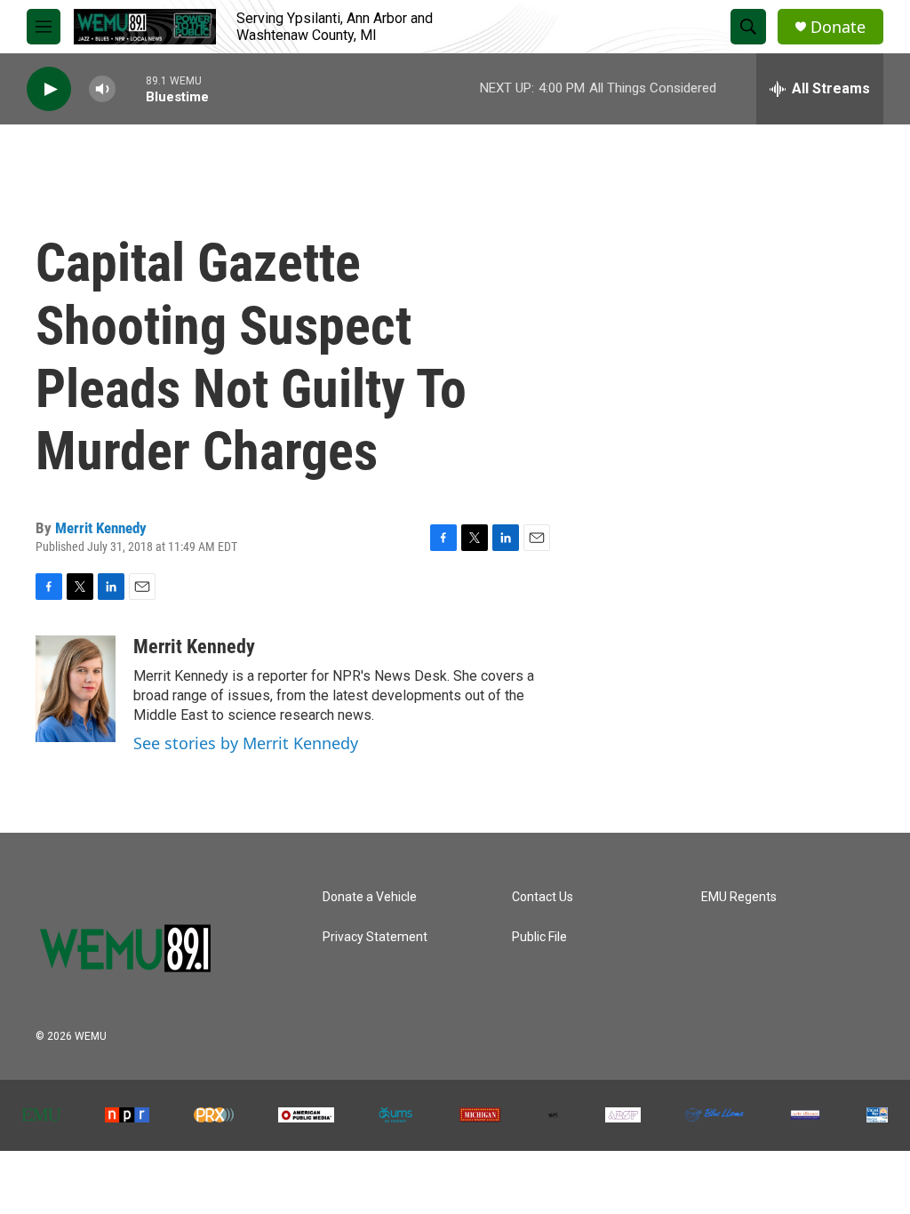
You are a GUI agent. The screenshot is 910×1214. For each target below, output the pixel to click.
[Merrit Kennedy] (76, 688)
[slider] (130, 88)
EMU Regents (739, 897)
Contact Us (542, 897)
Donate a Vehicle (370, 897)
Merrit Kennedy (101, 528)
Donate (838, 27)
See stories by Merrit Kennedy (245, 743)
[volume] (102, 89)
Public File (539, 937)
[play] (49, 89)
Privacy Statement (375, 937)
